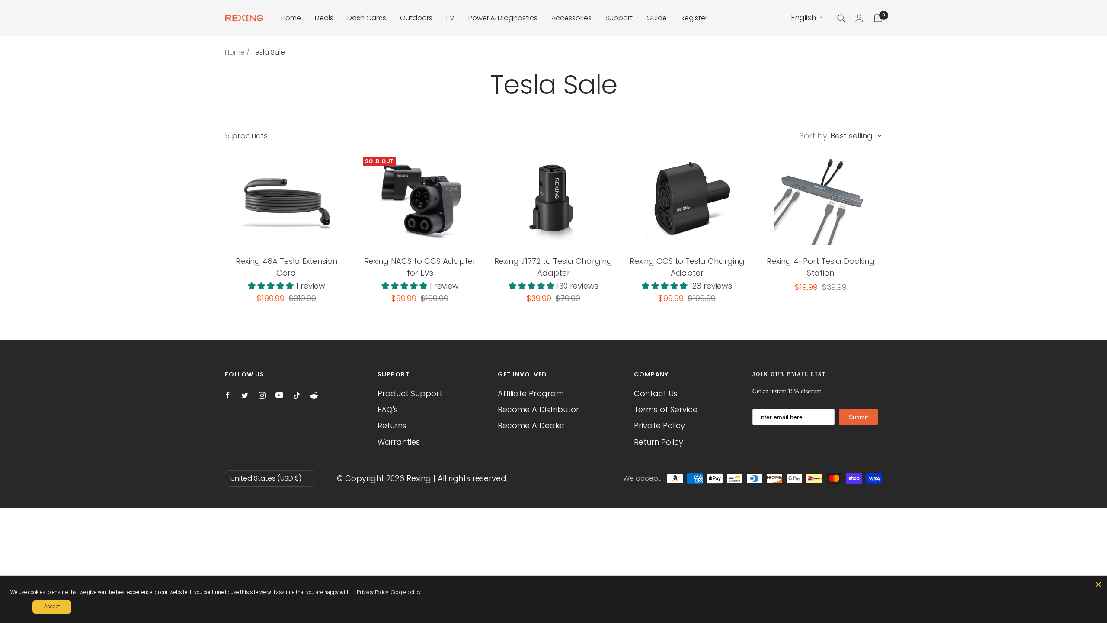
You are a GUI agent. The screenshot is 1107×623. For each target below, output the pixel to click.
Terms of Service (665, 409)
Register (694, 18)
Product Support (410, 393)
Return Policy (658, 442)
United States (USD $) (265, 478)
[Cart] (877, 18)
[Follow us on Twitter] (244, 395)
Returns (392, 425)
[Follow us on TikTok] (296, 395)
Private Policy (659, 425)
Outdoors (416, 18)
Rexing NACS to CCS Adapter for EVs (420, 267)
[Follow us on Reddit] (314, 395)
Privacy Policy (372, 592)
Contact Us (656, 393)
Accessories (571, 18)
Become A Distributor (538, 409)
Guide (656, 18)
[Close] (1098, 584)
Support (619, 18)
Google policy (405, 592)
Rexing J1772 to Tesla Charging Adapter (553, 267)
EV (450, 18)
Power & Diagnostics (503, 18)
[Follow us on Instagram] (262, 395)
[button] (272, 285)
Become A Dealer (531, 425)
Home (291, 18)
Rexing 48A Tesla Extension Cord (286, 267)
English (803, 18)
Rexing (418, 478)
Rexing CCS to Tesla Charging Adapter (687, 267)
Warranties (399, 442)
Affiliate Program (531, 393)
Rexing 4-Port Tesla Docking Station (821, 267)
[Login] (859, 18)
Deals (324, 18)
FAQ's (388, 409)
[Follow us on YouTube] (279, 395)
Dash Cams (366, 18)
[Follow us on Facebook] (227, 395)
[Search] (841, 18)
